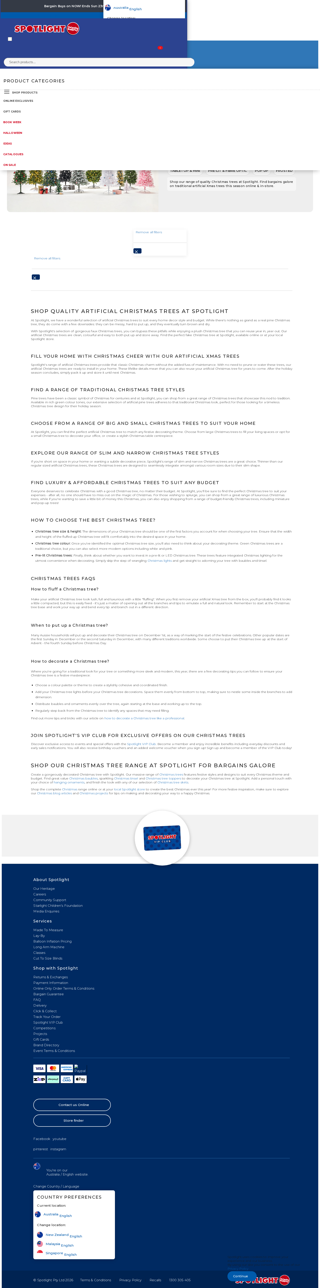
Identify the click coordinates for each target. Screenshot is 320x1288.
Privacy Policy (130, 1280)
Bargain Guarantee (48, 994)
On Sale (9, 165)
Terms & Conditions (95, 1280)
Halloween (12, 132)
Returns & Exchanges (50, 977)
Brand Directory (46, 1045)
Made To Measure (48, 930)
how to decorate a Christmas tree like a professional (144, 718)
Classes (39, 953)
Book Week (12, 122)
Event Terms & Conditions (54, 1051)
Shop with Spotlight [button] (55, 968)
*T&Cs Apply (133, 6)
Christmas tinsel (126, 778)
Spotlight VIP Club (141, 744)
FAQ (36, 1000)
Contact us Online (74, 1105)
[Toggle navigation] (10, 39)
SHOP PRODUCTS (24, 92)
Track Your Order (47, 1017)
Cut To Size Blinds (47, 958)
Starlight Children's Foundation (58, 905)
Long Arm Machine (48, 947)
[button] (56, 1186)
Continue (240, 1276)
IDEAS (7, 143)
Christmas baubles (83, 778)
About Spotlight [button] (51, 879)
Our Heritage (44, 888)
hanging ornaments (69, 782)
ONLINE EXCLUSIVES (18, 100)
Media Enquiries (46, 911)
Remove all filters (149, 232)
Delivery (40, 1005)
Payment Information (50, 983)
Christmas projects (93, 793)
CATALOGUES (13, 154)
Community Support (49, 900)
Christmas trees (171, 774)
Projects (40, 1034)
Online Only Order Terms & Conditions (63, 988)
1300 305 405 (180, 1280)
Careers (39, 894)
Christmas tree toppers (163, 778)
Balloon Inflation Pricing (52, 941)
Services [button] (42, 921)
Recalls (155, 1280)
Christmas (69, 789)
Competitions (44, 1028)
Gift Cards (12, 111)
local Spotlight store (129, 789)
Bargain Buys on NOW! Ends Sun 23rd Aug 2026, (83, 6)
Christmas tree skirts (172, 782)
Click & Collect (45, 1011)
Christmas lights (160, 561)
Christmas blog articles (54, 793)
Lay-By (39, 936)
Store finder (74, 1120)
